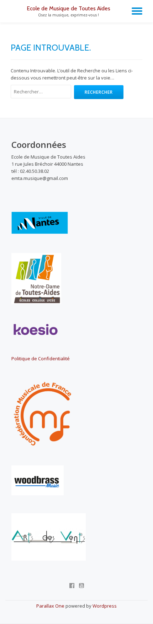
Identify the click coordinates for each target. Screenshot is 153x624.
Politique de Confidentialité (40, 358)
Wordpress (105, 606)
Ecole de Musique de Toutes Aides (68, 8)
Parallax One (50, 606)
